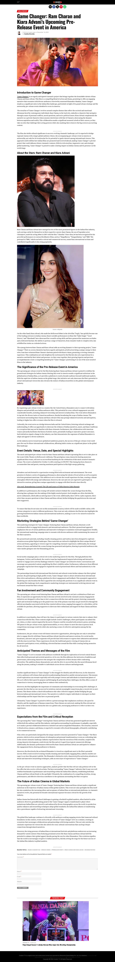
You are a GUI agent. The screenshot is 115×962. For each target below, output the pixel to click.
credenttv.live (92, 955)
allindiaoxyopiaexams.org (59, 957)
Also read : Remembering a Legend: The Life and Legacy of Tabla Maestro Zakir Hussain (48, 486)
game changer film (34, 850)
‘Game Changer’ (23, 96)
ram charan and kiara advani (74, 850)
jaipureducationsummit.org (43, 957)
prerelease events (58, 850)
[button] (18, 2)
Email (19, 876)
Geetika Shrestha (29, 34)
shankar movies (90, 850)
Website (19, 881)
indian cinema (46, 850)
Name (19, 871)
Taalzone (70, 957)
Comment (20, 857)
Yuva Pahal (77, 957)
